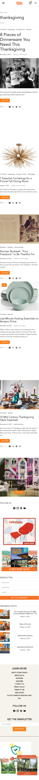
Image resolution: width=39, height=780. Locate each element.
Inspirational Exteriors (25, 647)
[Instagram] (17, 508)
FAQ (19, 698)
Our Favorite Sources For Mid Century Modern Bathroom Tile (25, 613)
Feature (14, 471)
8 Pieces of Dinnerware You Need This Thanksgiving (15, 42)
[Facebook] (14, 508)
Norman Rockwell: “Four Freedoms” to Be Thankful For (17, 253)
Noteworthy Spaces (25, 635)
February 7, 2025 (25, 650)
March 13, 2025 (25, 616)
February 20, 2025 (10, 485)
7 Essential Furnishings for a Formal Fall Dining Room (16, 180)
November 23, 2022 (6, 258)
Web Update (31, 174)
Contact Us (19, 684)
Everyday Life (20, 29)
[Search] (3, 3)
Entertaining (11, 29)
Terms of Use (19, 690)
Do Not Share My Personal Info (19, 696)
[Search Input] (36, 3)
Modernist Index (22, 471)
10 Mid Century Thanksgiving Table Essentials (17, 418)
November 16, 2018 (6, 326)
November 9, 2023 (5, 54)
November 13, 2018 (6, 424)
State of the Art (25, 624)
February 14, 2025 (25, 627)
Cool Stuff (3, 29)
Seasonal (28, 29)
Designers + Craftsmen (6, 247)
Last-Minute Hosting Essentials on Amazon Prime (19, 320)
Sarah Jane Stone (18, 424)
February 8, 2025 (25, 638)
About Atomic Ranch (19, 673)
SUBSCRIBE (19, 729)
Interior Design (19, 247)
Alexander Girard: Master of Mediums (19, 477)
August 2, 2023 (4, 185)
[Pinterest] (21, 508)
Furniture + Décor (21, 174)
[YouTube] (24, 508)
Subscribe (19, 681)
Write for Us (19, 676)
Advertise (19, 678)
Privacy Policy (19, 687)
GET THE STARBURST (19, 598)
